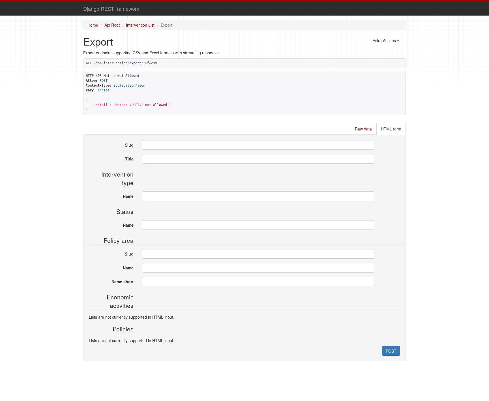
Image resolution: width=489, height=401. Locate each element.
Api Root (112, 25)
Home (92, 25)
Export (166, 25)
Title (129, 159)
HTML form (391, 129)
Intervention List (140, 25)
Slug (129, 145)
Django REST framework (111, 8)
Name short (122, 281)
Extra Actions (384, 40)
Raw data (363, 129)
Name (128, 196)
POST (391, 351)
